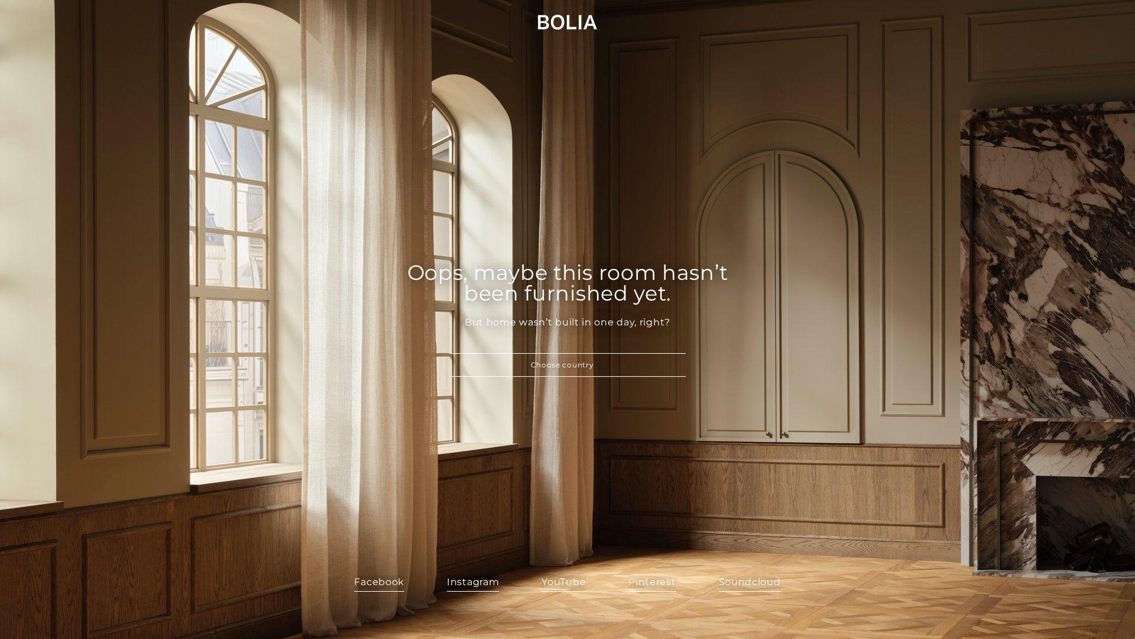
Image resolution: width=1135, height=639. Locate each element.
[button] (567, 365)
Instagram (473, 582)
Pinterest (652, 582)
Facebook (379, 582)
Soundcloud (750, 582)
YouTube (563, 582)
